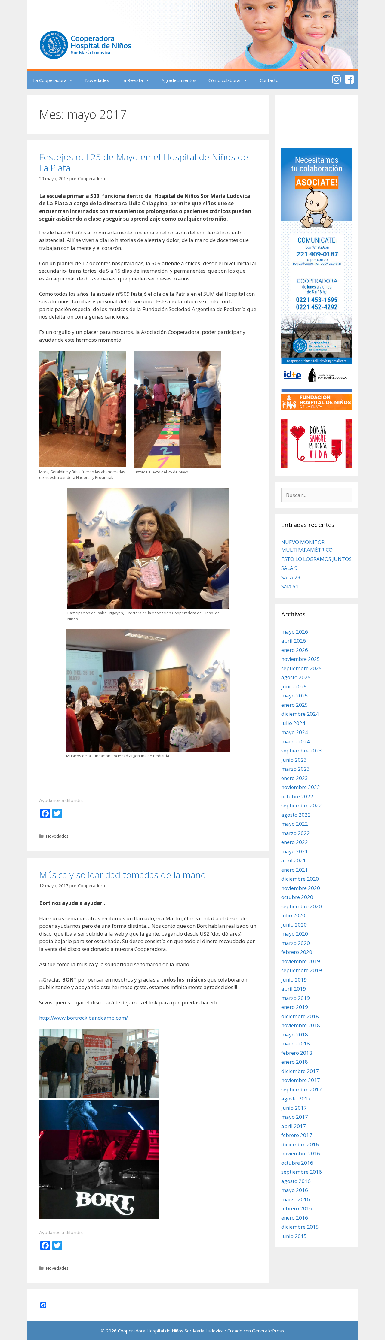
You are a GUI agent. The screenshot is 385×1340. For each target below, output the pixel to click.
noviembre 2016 (300, 1153)
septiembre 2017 (301, 1089)
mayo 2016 (294, 1190)
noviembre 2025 (300, 658)
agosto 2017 (296, 1098)
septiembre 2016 (301, 1171)
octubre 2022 (297, 796)
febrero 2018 (296, 1052)
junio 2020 (294, 924)
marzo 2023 (295, 768)
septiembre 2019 (301, 970)
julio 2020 (293, 915)
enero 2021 (294, 869)
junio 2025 (294, 686)
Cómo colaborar (224, 80)
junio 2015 (294, 1236)
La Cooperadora (49, 80)
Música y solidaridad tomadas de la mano (122, 875)
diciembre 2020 (300, 878)
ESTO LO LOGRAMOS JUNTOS (316, 558)
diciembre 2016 (300, 1144)
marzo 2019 (295, 997)
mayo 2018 (294, 1034)
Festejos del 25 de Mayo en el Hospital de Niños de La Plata (143, 162)
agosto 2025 (296, 677)
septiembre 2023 (301, 750)
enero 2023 (294, 778)
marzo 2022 (295, 833)
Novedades (97, 80)
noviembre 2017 (300, 1080)
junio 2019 (294, 979)
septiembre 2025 (301, 668)
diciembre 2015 (300, 1226)
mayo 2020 (294, 933)
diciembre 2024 (300, 713)
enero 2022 (294, 842)
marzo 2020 (295, 942)
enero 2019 (294, 1006)
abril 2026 (293, 640)
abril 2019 (293, 988)
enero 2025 (294, 704)
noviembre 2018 (300, 1025)
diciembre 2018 (300, 1016)
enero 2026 (294, 649)
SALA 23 (290, 577)
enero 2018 (294, 1061)
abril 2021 (293, 860)
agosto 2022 (296, 814)
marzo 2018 (295, 1043)
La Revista (132, 80)
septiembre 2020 (301, 906)
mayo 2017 (294, 1116)
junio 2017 (294, 1107)
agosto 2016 (296, 1181)
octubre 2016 (297, 1162)
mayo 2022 (294, 823)
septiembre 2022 (301, 805)
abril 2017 (293, 1126)
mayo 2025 (294, 695)
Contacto (269, 80)
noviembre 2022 (300, 787)
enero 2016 (294, 1217)
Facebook (349, 79)
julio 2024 (293, 723)
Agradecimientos (179, 80)
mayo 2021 (294, 851)
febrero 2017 (296, 1135)
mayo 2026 (294, 631)
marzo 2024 (295, 741)
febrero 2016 (296, 1208)
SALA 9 (289, 567)
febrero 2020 (296, 951)
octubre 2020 (297, 897)
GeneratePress (268, 1331)
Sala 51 (290, 586)
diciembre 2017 (300, 1071)
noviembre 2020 (300, 888)
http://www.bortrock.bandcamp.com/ (83, 1017)
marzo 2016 (295, 1199)
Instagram (336, 79)
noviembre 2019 (300, 961)
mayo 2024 (294, 732)
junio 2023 (294, 759)
